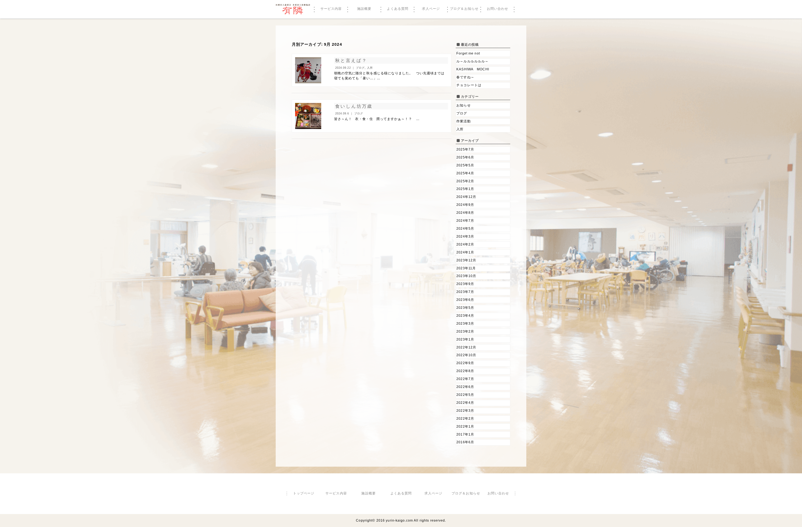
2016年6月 (465, 442)
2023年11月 (466, 268)
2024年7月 (465, 220)
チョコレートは (468, 85)
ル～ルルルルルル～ (472, 61)
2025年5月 (465, 165)
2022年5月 (465, 395)
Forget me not (469, 53)
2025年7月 (465, 149)
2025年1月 (465, 189)
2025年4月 (465, 173)
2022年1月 (465, 426)
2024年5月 (465, 228)
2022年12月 (466, 347)
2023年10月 (466, 276)
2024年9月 (465, 204)
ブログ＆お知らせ (466, 493)
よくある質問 (401, 493)
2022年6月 (465, 387)
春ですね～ (465, 77)
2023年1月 (465, 339)
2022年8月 (465, 371)
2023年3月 (465, 323)
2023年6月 (465, 300)
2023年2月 (465, 331)
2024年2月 (465, 244)
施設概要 (368, 493)
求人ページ (433, 493)
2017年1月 (465, 434)
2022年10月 (466, 355)
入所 (370, 67)
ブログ (360, 67)
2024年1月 (465, 252)
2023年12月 (466, 260)
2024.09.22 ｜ (345, 67)
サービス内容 (336, 493)
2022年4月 (465, 402)
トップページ (304, 493)
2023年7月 (465, 292)
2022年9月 (465, 363)
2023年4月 (465, 315)
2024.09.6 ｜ (344, 113)
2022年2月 (465, 418)
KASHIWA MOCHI (472, 69)
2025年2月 (465, 181)
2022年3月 (465, 410)
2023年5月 (465, 307)
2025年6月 (465, 157)
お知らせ (463, 105)
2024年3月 (465, 236)
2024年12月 (466, 197)
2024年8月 (465, 212)
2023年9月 (465, 284)
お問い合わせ (498, 493)
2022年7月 (465, 379)
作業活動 (463, 121)
